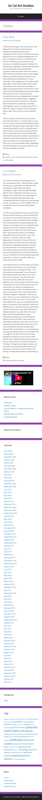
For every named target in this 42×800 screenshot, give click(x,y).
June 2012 (8, 658)
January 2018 (9, 531)
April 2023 (8, 478)
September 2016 (10, 563)
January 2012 (9, 670)
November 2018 (10, 510)
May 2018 (8, 519)
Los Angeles (9, 170)
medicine (16, 740)
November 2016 (10, 560)
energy (14, 724)
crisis (13, 157)
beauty (6, 719)
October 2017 (9, 540)
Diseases (30, 722)
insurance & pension (22, 736)
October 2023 (9, 472)
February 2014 (9, 608)
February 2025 (9, 466)
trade (20, 752)
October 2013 (9, 617)
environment (20, 724)
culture (25, 722)
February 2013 (9, 640)
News (7, 154)
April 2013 (8, 634)
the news (9, 160)
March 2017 (8, 555)
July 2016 (7, 569)
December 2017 (10, 534)
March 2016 (8, 581)
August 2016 (9, 566)
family (26, 724)
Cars (27, 719)
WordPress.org (9, 786)
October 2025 (9, 460)
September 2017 (10, 543)
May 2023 (8, 475)
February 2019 (9, 504)
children (30, 719)
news (20, 744)
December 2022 (10, 483)
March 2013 (8, 637)
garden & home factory (18, 727)
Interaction (8, 403)
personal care (25, 746)
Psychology (23, 749)
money (14, 744)
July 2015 (7, 590)
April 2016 (8, 578)
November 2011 (10, 676)
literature (6, 740)
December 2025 (10, 457)
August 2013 (9, 623)
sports (31, 749)
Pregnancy (15, 750)
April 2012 (8, 661)
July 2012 (7, 655)
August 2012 (9, 652)
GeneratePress (33, 797)
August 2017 (9, 546)
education (8, 724)
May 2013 (8, 632)
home (27, 734)
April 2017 (8, 552)
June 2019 (8, 492)
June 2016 (8, 572)
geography (32, 727)
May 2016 (8, 575)
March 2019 (8, 501)
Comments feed (10, 783)
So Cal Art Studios (21, 6)
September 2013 (10, 620)
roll (4, 160)
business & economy (14, 719)
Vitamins (22, 759)
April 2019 (8, 498)
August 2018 (9, 516)
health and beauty (22, 731)
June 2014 (8, 596)
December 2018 (10, 507)
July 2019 (7, 489)
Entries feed (8, 780)
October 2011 (9, 679)
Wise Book (8, 37)
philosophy (8, 750)
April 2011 (8, 682)
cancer (23, 719)
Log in (6, 777)
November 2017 (10, 537)
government (20, 157)
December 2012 (10, 646)
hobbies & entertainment (17, 734)
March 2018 (8, 525)
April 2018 (8, 522)
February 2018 (9, 528)
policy (34, 157)
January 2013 (9, 643)
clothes (8, 157)
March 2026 (8, 454)
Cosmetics (17, 721)
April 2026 (8, 451)
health (7, 730)
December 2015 (10, 587)
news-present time (13, 747)
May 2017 (8, 549)
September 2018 (10, 513)
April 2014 (8, 602)
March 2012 (8, 664)
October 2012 (9, 649)
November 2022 (10, 486)
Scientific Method (10, 417)
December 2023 (10, 469)
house (11, 737)
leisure (32, 737)
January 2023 (9, 480)
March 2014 (8, 605)
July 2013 (7, 626)
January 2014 (9, 611)
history (6, 734)
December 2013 (10, 614)
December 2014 (10, 593)
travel (15, 755)
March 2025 (8, 463)
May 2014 (8, 599)
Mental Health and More (13, 414)
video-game (15, 759)
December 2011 (10, 673)
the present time (13, 752)
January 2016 (9, 584)
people (29, 157)
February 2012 (9, 667)
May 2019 (8, 495)
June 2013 (8, 629)
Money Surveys (10, 406)
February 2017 (9, 557)
